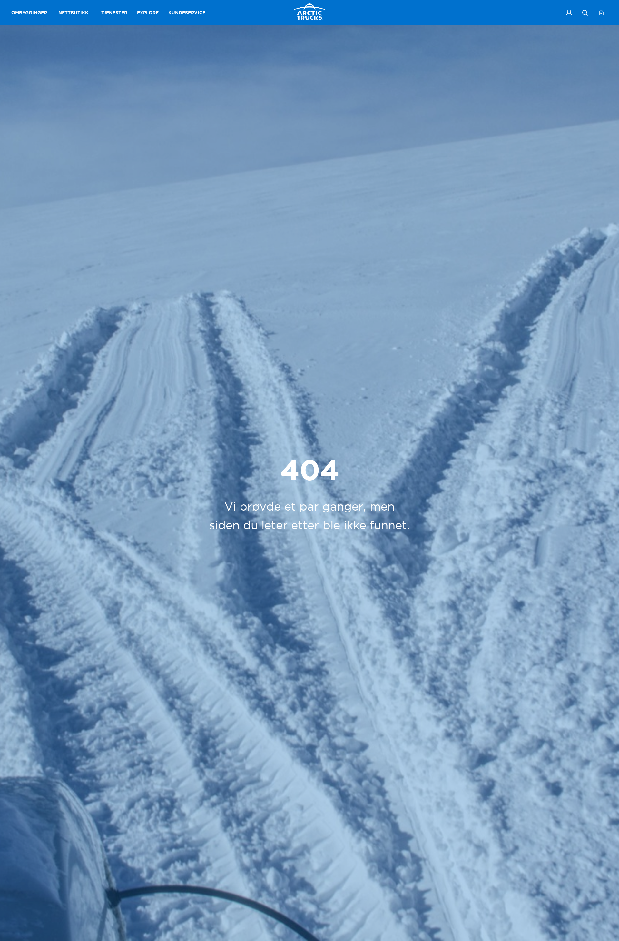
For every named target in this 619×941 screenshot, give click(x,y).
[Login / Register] (569, 13)
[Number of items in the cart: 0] (601, 12)
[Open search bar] (585, 12)
